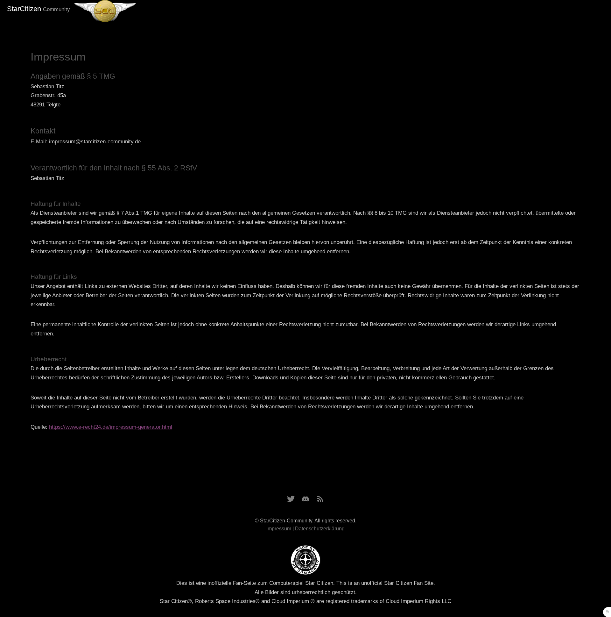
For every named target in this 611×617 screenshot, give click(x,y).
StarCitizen (38, 9)
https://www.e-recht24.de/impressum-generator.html (110, 427)
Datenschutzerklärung (320, 528)
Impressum (278, 528)
